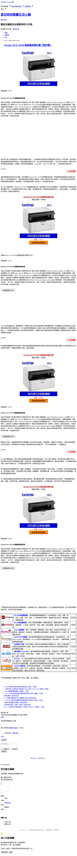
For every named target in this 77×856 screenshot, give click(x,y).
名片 (6, 37)
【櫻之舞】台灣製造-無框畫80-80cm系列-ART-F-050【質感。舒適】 (27, 689)
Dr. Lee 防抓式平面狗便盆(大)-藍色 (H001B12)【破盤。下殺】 (25, 707)
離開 (11, 852)
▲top (2, 736)
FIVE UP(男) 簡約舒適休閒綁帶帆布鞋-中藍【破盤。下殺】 (24, 693)
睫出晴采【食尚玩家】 (12, 696)
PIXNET (24, 830)
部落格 (7, 35)
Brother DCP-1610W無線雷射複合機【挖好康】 (28, 45)
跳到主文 (4, 20)
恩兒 (2, 717)
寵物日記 (15, 733)
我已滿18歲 (5, 852)
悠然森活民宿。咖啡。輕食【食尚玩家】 (18, 705)
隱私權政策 (49, 830)
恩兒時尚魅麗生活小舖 (16, 14)
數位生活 (16, 29)
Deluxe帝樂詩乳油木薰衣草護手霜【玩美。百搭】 (21, 687)
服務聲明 (56, 830)
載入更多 (4, 740)
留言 (15, 728)
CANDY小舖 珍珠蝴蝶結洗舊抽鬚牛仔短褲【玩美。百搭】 (24, 700)
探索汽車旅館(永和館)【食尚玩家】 (16, 702)
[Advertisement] (38, 141)
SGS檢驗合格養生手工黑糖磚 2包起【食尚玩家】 (21, 698)
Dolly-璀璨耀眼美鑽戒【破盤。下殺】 (17, 691)
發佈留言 (4, 751)
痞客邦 (11, 728)
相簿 (6, 33)
